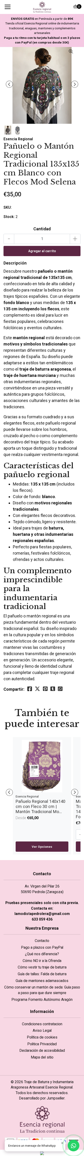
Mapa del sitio (42, 1057)
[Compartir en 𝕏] (37, 689)
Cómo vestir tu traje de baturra (42, 967)
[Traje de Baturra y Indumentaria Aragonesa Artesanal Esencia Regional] (42, 7)
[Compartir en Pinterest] (45, 689)
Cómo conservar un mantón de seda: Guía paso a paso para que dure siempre (42, 990)
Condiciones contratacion (42, 1024)
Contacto (42, 940)
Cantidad (42, 228)
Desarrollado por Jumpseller (42, 1098)
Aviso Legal (42, 1030)
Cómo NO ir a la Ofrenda (42, 960)
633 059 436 (42, 919)
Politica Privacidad (42, 1044)
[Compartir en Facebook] (29, 689)
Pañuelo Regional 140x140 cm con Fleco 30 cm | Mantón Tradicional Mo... (40, 806)
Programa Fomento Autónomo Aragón (42, 999)
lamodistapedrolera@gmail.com (42, 913)
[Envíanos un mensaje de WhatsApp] (73, 1145)
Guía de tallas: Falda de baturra (42, 974)
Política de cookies (42, 1037)
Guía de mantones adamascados (42, 980)
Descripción (15, 263)
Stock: (9, 216)
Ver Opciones (42, 846)
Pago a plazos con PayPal (42, 947)
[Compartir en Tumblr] (52, 689)
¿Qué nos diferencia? (42, 954)
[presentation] (9, 84)
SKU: (8, 207)
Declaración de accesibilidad (42, 1050)
